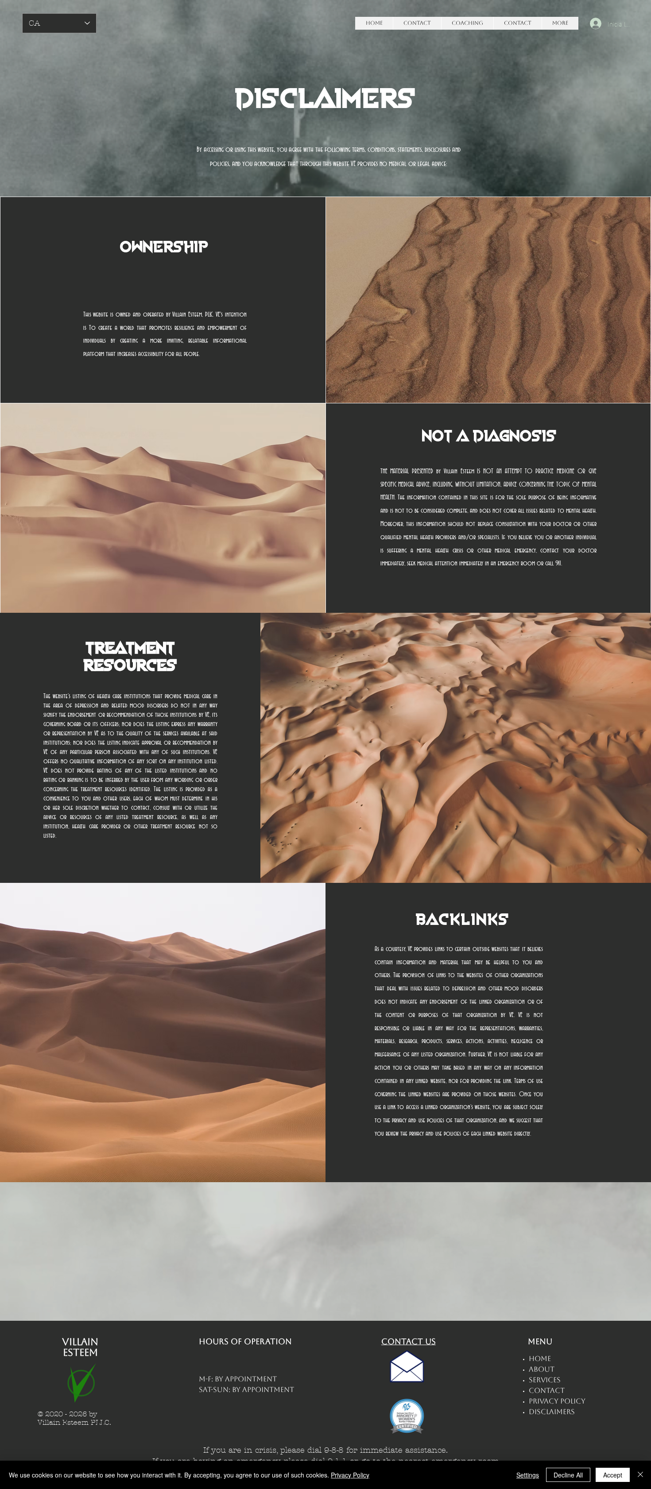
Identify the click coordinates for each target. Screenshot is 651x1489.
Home (540, 1358)
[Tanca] (640, 1475)
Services (545, 1380)
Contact (547, 1390)
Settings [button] (527, 1474)
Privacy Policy (350, 1474)
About (541, 1369)
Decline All (568, 1474)
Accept (612, 1474)
